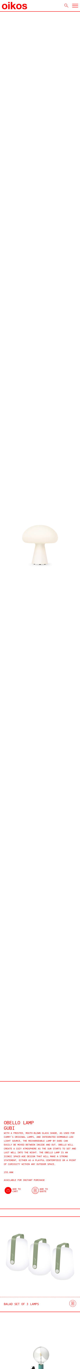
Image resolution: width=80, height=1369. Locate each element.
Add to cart (16, 1190)
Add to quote (44, 1190)
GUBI (9, 1128)
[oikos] (14, 5)
